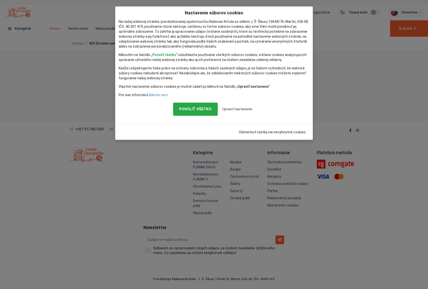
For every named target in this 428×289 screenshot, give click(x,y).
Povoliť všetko (195, 109)
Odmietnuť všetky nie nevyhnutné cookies (272, 132)
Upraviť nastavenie (237, 109)
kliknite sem (158, 95)
